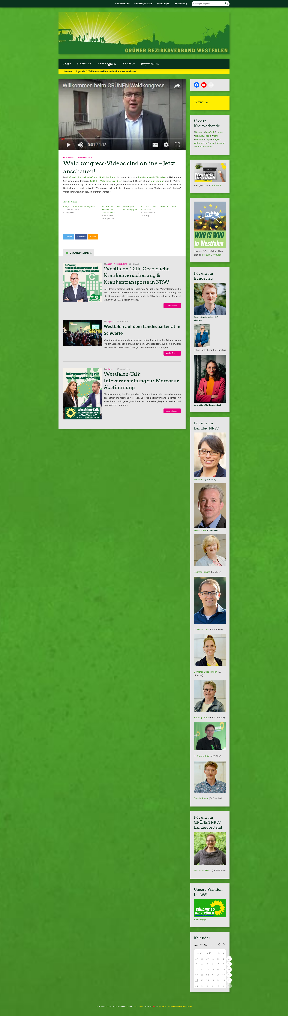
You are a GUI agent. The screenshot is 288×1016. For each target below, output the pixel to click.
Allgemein (80, 71)
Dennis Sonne (201, 798)
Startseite (67, 71)
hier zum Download (211, 254)
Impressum (150, 64)
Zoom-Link (215, 185)
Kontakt (128, 64)
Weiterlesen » (172, 305)
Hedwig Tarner (201, 717)
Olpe (208, 139)
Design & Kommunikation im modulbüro (175, 1006)
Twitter (68, 237)
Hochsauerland (203, 135)
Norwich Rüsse (200, 530)
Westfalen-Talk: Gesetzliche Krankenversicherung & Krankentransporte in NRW (137, 275)
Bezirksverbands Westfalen (152, 177)
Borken (199, 132)
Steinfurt (220, 142)
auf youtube (157, 180)
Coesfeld (209, 132)
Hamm (219, 132)
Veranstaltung (121, 264)
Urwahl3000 (138, 1006)
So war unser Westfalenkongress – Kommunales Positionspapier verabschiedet (119, 209)
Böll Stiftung (181, 3)
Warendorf (208, 146)
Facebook (81, 237)
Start (67, 64)
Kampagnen (106, 64)
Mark (215, 135)
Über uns (84, 64)
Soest (211, 142)
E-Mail (93, 237)
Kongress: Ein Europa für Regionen (79, 206)
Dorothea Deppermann (205, 671)
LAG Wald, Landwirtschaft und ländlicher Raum (91, 177)
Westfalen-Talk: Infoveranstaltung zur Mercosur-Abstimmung (142, 381)
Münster (199, 139)
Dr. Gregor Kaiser (202, 755)
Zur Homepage (200, 919)
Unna (198, 146)
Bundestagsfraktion (143, 3)
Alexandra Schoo (202, 870)
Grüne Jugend (163, 3)
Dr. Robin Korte (201, 629)
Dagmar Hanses (202, 571)
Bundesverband (122, 3)
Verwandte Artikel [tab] (81, 252)
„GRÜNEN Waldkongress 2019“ (106, 180)
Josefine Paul (199, 479)
